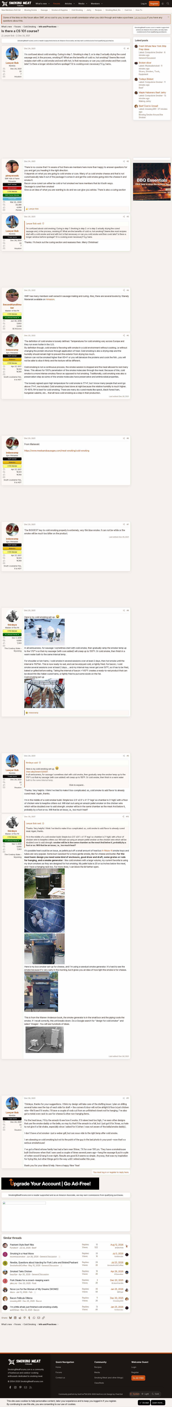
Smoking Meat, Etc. (113, 10)
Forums (56, 3)
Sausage (44, 10)
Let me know (140, 17)
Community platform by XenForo (82, 1394)
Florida (19, 210)
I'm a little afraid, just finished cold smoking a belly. (34, 1307)
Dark (157, 1394)
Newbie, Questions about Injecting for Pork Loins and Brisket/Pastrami (44, 1262)
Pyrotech (14, 1248)
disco (12, 1292)
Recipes (98, 10)
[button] (49, 4)
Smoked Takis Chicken (21, 1271)
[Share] (124, 48)
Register (135, 1372)
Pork (34, 1283)
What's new (41, 3)
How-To (139, 10)
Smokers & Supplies (60, 10)
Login (133, 1367)
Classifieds (99, 1383)
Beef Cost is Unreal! (148, 106)
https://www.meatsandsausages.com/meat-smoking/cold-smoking (56, 450)
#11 (127, 1098)
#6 (128, 438)
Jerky (89, 10)
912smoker (118, 1274)
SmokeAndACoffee (18, 1265)
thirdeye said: (32, 763)
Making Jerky (145, 101)
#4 (128, 290)
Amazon (50, 299)
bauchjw (13, 1274)
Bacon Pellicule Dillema (21, 1298)
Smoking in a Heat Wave (22, 1253)
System (136, 1394)
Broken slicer (145, 62)
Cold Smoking (77, 10)
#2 (128, 161)
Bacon (39, 1301)
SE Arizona (17, 329)
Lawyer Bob (9, 35)
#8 (128, 610)
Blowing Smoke (30, 10)
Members (95, 3)
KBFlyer (120, 1292)
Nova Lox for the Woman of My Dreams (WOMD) (34, 1289)
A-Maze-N (107, 850)
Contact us (60, 1377)
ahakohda (119, 1247)
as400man (14, 1310)
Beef (34, 1248)
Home (58, 1367)
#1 (128, 48)
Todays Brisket (146, 79)
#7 (128, 524)
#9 (128, 756)
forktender (118, 1256)
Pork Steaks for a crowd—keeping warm (29, 1280)
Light (147, 1394)
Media (81, 3)
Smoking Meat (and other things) (108, 1377)
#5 (128, 335)
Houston (18, 77)
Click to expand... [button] (76, 785)
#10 (127, 816)
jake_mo (13, 1283)
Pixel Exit (119, 1394)
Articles (68, 3)
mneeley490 (15, 1301)
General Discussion (48, 1256)
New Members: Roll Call (11, 10)
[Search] (168, 3)
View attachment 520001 (37, 772)
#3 (128, 216)
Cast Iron (128, 10)
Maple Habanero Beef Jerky (152, 92)
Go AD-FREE (138, 1378)
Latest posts (141, 40)
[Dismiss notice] (168, 17)
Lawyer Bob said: (33, 223)
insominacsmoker (17, 1256)
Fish (30, 1292)
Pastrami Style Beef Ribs (22, 1244)
